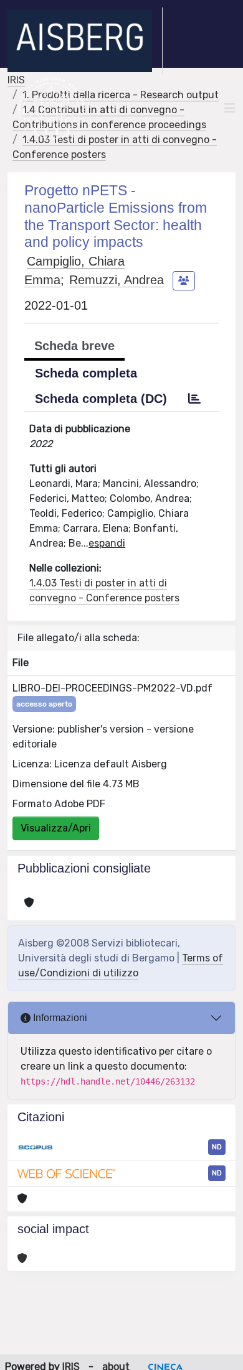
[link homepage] (85, 41)
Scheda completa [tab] (86, 373)
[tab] (194, 399)
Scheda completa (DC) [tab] (101, 398)
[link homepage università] (51, 108)
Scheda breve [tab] (74, 346)
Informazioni (59, 1017)
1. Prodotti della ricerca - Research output (120, 95)
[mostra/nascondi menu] (230, 108)
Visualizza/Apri (56, 828)
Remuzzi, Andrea (116, 280)
